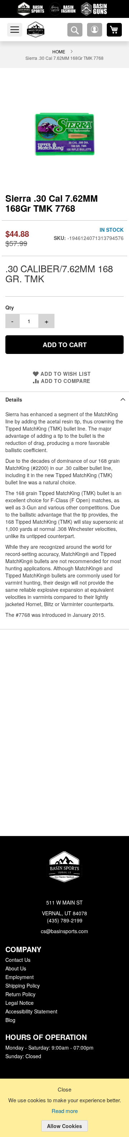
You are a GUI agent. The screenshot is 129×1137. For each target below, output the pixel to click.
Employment (19, 977)
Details (13, 399)
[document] (64, 1113)
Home (59, 51)
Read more (64, 1111)
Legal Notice (19, 1003)
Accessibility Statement (31, 1011)
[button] (94, 30)
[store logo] (44, 29)
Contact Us (17, 960)
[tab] (64, 399)
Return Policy (20, 994)
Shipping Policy (22, 986)
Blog (10, 1020)
